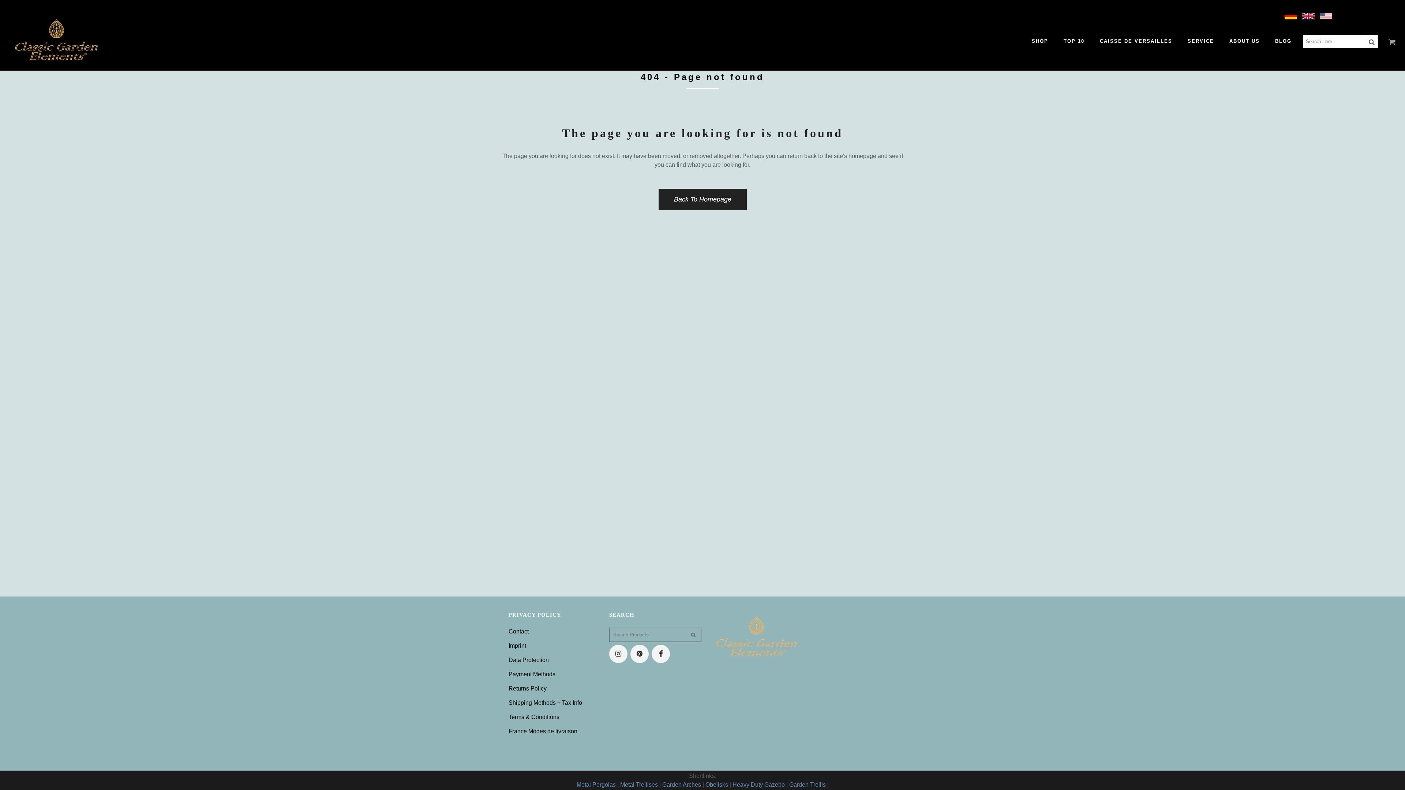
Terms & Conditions (534, 717)
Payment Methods (532, 674)
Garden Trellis (807, 785)
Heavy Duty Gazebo (759, 785)
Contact (519, 631)
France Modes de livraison (543, 731)
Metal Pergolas (596, 785)
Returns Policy (528, 688)
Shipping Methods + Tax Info (545, 703)
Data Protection (529, 660)
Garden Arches (681, 785)
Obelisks (716, 785)
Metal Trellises (639, 785)
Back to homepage (702, 199)
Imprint (517, 646)
